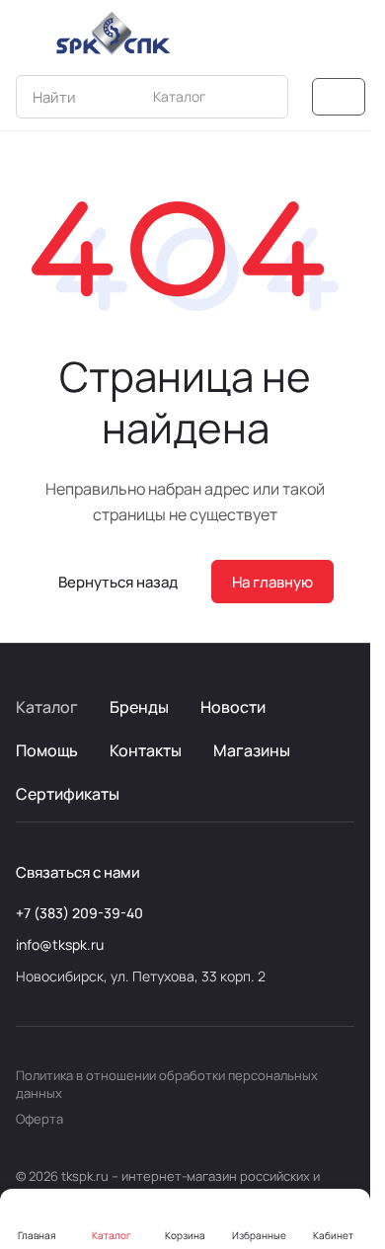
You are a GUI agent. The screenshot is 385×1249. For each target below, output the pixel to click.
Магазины (251, 750)
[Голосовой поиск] (227, 97)
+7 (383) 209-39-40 (79, 912)
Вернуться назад (118, 582)
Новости (233, 707)
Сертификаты (67, 794)
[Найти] (262, 96)
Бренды (139, 707)
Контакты (146, 750)
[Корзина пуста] (344, 33)
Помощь (47, 750)
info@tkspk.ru (60, 944)
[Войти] (305, 33)
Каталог (47, 707)
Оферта (39, 1119)
